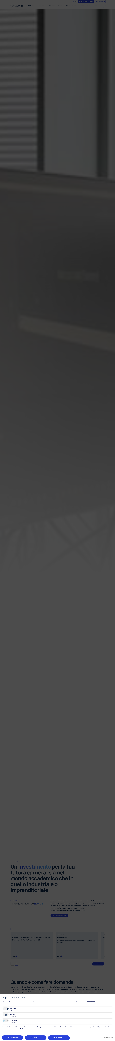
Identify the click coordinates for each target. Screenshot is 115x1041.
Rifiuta (36, 1037)
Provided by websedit (108, 1037)
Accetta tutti (58, 1037)
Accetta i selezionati (12, 1037)
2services (13, 1011)
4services (13, 1017)
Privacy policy (91, 1001)
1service (13, 1022)
